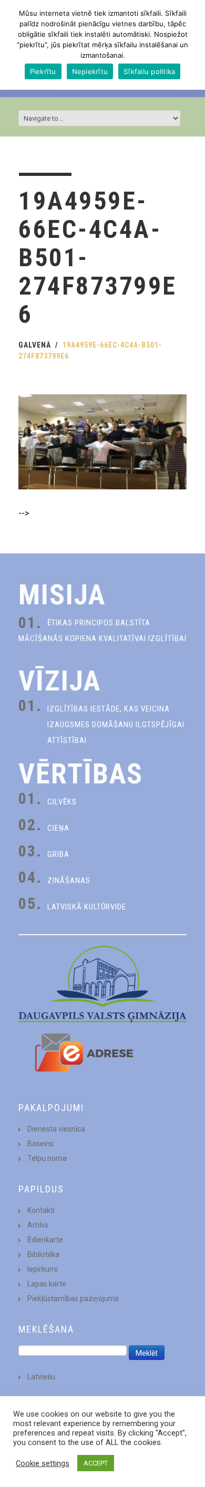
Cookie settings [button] (42, 1463)
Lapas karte (46, 1284)
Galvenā (34, 345)
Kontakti (41, 1210)
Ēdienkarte (45, 1239)
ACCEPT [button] (96, 1463)
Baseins (40, 1143)
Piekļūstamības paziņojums (73, 1298)
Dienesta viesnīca (56, 1129)
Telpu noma (47, 1158)
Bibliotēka (43, 1254)
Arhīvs (37, 1225)
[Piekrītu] (192, 45)
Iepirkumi (42, 1269)
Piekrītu (43, 71)
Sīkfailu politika (149, 71)
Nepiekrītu (90, 71)
